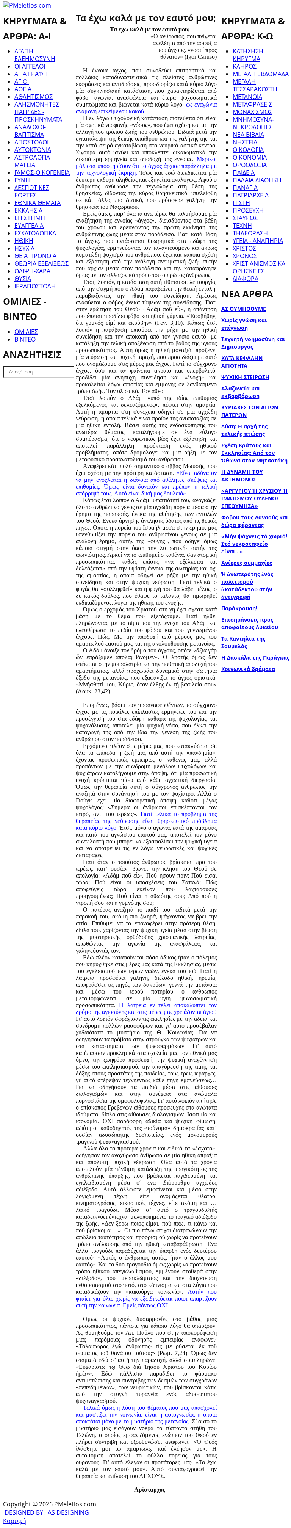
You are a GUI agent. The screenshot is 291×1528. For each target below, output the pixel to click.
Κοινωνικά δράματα (248, 668)
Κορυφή (14, 1521)
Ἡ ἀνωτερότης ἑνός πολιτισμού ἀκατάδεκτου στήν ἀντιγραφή (247, 585)
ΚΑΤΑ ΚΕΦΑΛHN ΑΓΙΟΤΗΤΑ (242, 361)
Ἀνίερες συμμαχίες (246, 562)
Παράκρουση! (239, 608)
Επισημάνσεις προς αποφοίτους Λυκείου (249, 623)
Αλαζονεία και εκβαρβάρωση (240, 392)
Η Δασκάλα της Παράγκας (255, 657)
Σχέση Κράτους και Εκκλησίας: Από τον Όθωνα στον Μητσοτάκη (254, 453)
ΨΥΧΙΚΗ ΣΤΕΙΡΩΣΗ (245, 377)
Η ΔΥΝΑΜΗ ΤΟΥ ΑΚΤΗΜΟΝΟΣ (242, 475)
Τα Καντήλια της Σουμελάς (243, 642)
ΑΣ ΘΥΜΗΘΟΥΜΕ (243, 308)
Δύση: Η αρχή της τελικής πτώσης (244, 430)
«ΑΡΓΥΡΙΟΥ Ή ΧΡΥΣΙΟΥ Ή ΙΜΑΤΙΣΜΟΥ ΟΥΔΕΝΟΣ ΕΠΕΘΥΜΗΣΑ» (254, 498)
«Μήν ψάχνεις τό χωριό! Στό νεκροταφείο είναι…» (254, 544)
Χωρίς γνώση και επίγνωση (244, 324)
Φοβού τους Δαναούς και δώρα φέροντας (254, 521)
